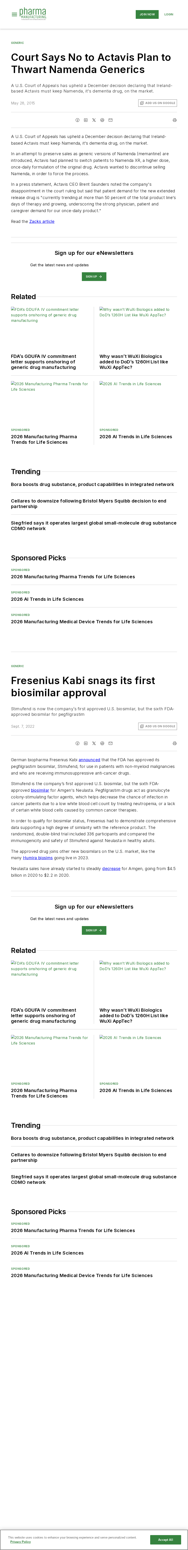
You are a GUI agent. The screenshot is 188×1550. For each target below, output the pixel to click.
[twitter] (94, 120)
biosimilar (40, 790)
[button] (14, 14)
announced (89, 759)
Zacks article (42, 221)
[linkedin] (85, 120)
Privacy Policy (20, 1542)
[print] (174, 120)
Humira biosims (38, 857)
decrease (111, 868)
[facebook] (77, 120)
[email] (110, 120)
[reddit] (102, 120)
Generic (17, 43)
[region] (94, 1540)
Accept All (165, 1540)
